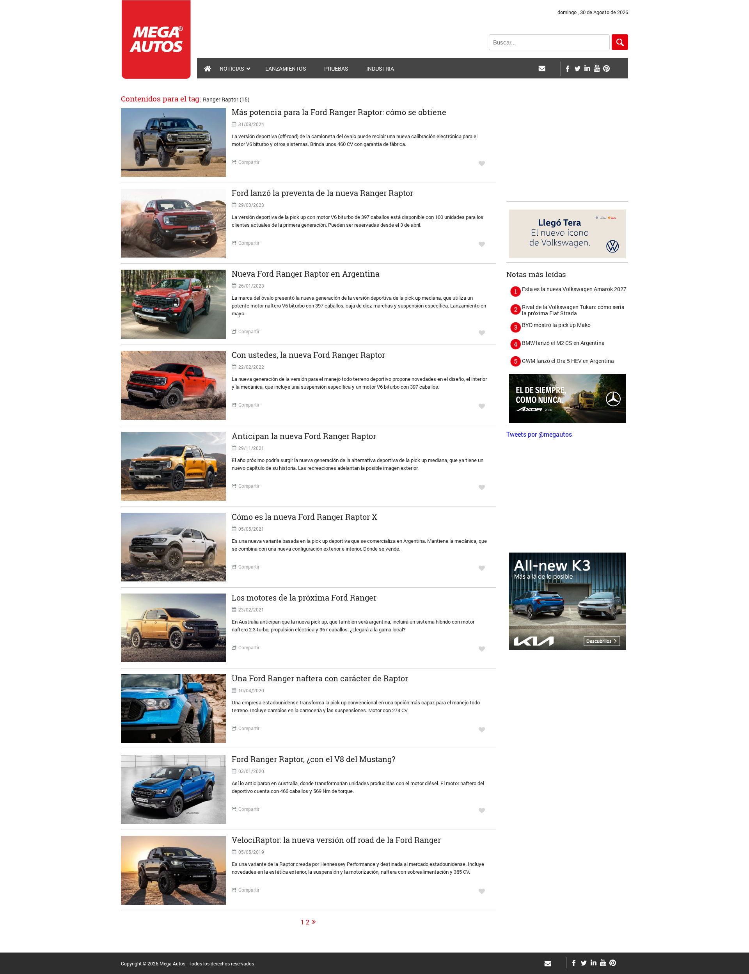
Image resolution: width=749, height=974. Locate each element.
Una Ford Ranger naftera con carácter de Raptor (320, 678)
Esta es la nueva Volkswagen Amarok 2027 (574, 289)
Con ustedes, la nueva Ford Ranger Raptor (308, 355)
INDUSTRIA (380, 68)
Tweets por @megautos (539, 434)
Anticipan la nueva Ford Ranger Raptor (304, 436)
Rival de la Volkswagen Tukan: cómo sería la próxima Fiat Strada (573, 310)
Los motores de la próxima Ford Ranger (304, 597)
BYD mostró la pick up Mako (556, 325)
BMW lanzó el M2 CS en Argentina (563, 343)
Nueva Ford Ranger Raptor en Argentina (306, 273)
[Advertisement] (567, 148)
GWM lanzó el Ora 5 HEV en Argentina (568, 360)
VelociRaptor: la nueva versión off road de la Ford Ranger (336, 840)
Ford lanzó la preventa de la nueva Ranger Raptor (322, 193)
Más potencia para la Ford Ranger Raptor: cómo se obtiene (339, 112)
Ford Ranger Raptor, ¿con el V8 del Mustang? (313, 759)
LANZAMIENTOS (285, 68)
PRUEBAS (336, 68)
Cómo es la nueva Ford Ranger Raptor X (304, 517)
